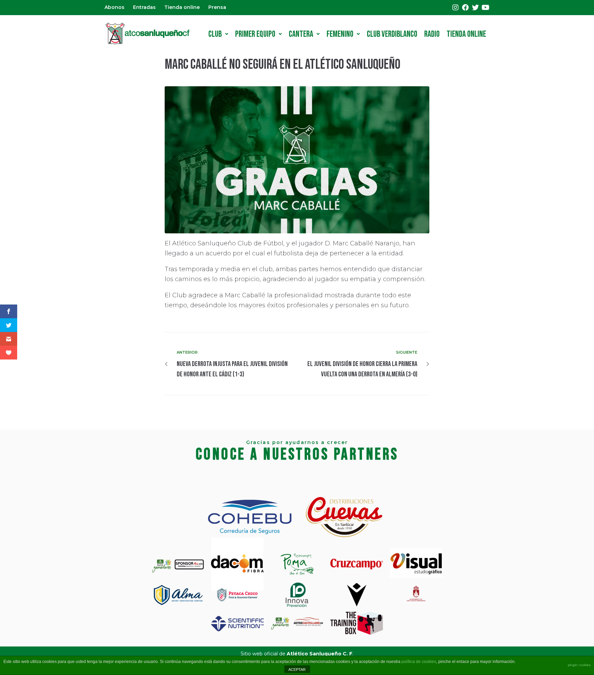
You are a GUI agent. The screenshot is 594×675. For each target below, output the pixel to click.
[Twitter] (475, 7)
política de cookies (419, 661)
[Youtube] (485, 7)
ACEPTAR (297, 669)
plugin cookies (579, 665)
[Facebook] (465, 7)
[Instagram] (455, 7)
